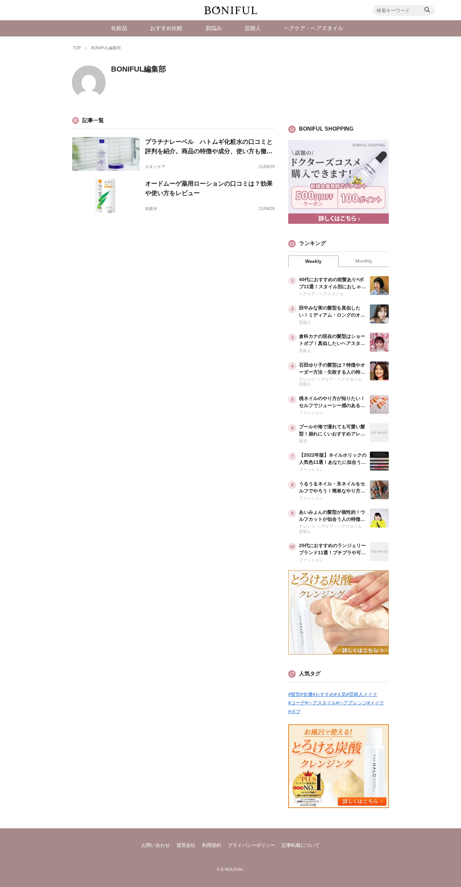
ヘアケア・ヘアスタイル (321, 294)
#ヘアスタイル (320, 702)
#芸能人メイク (361, 694)
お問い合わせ (155, 845)
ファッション (311, 412)
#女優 (306, 694)
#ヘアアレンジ (351, 702)
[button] (427, 10)
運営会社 (186, 845)
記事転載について (301, 845)
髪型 (303, 441)
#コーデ (296, 702)
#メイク (375, 702)
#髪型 (294, 694)
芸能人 (305, 322)
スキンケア (155, 166)
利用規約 (211, 845)
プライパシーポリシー (251, 845)
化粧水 (151, 208)
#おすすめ (323, 694)
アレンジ (307, 379)
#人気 (340, 694)
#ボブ (294, 711)
